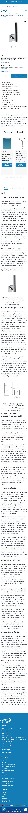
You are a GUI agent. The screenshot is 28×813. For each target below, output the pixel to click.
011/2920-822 (9, 2)
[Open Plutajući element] (4, 809)
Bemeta (5, 68)
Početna (2, 13)
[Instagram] (4, 801)
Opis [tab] (6, 188)
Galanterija (12, 13)
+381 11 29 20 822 (7, 744)
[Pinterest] (9, 801)
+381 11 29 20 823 (7, 746)
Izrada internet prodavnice (14, 811)
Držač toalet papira (10, 67)
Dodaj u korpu (19, 76)
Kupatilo (7, 13)
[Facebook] (2, 801)
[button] (26, 10)
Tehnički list (6, 62)
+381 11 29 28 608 (7, 733)
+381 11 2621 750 (6, 735)
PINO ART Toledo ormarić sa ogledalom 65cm (6, 156)
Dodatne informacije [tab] (16, 188)
